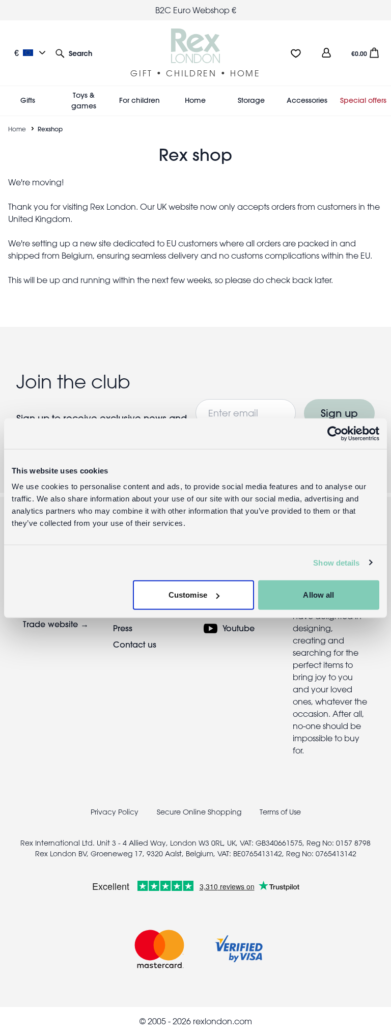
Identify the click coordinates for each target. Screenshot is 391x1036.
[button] (73, 52)
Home (17, 129)
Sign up (339, 413)
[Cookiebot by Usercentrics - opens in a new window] (334, 433)
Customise (188, 595)
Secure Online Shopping (200, 812)
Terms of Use (280, 812)
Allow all (318, 595)
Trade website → (56, 624)
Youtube (238, 628)
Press (122, 628)
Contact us (134, 644)
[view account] (326, 53)
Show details (336, 562)
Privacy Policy (114, 812)
